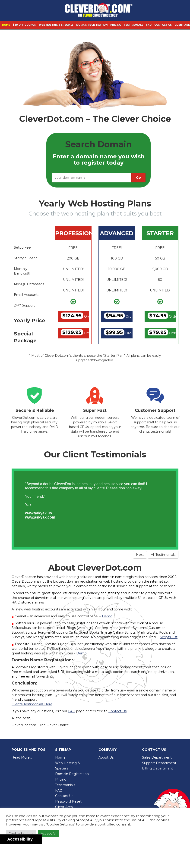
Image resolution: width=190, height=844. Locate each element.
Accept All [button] (48, 833)
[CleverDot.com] (98, 11)
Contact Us (163, 24)
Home (6, 24)
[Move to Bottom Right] (39, 840)
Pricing (115, 24)
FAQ (149, 24)
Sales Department (157, 757)
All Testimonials (163, 555)
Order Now (75, 316)
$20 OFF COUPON (24, 24)
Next (140, 555)
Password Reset (68, 801)
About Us (106, 757)
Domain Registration (92, 24)
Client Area (64, 807)
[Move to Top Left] (36, 838)
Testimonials (133, 24)
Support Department (159, 763)
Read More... (22, 757)
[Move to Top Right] (39, 838)
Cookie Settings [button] (21, 833)
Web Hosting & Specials (56, 24)
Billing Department (157, 768)
